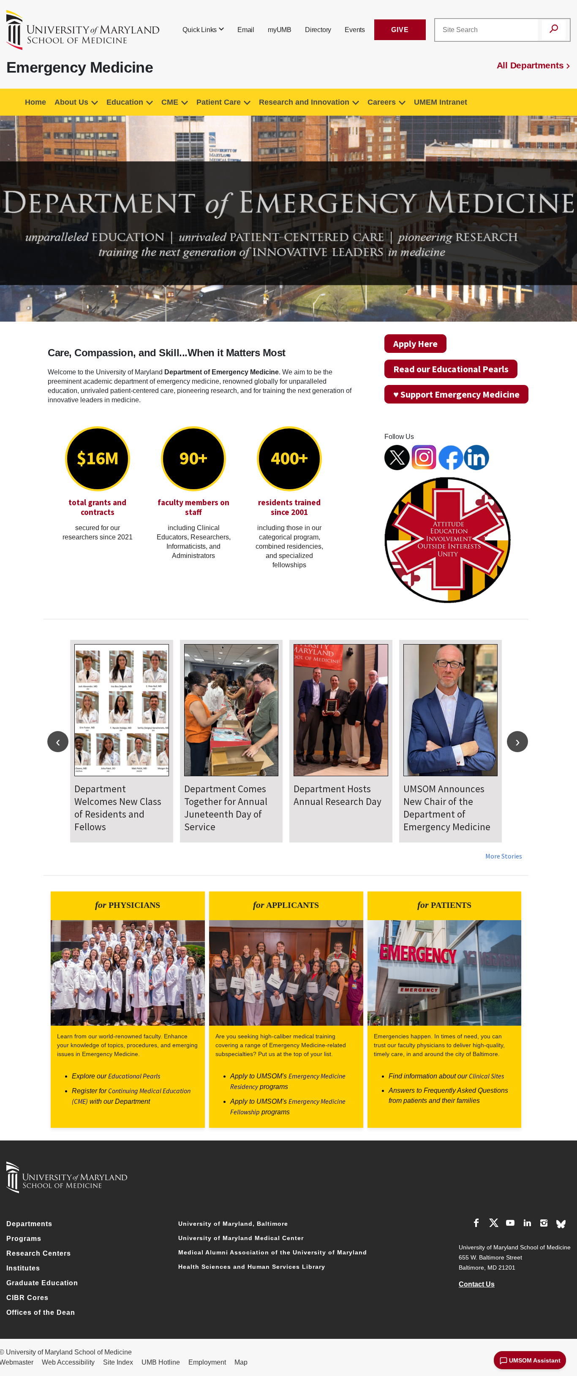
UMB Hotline (161, 1362)
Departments (29, 1223)
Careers (381, 102)
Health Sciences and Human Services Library (251, 1266)
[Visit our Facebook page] (476, 1224)
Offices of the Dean (40, 1312)
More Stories (503, 856)
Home (35, 102)
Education (124, 102)
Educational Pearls (134, 1076)
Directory (318, 29)
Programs (23, 1238)
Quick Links (199, 29)
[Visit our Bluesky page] (561, 1223)
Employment (207, 1362)
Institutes (23, 1268)
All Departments (530, 65)
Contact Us (477, 1284)
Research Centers (38, 1253)
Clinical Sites (486, 1076)
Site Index (118, 1362)
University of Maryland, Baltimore (233, 1223)
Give (400, 29)
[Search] (554, 30)
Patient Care (218, 102)
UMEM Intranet (440, 102)
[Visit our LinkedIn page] (527, 1224)
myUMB (279, 29)
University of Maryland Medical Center (241, 1238)
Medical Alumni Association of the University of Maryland (272, 1252)
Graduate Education (42, 1283)
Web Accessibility (68, 1362)
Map (241, 1362)
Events (355, 29)
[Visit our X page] (493, 1224)
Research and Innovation (304, 102)
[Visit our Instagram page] (544, 1224)
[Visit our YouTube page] (510, 1224)
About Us (71, 102)
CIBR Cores (27, 1297)
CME (169, 102)
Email (245, 29)
